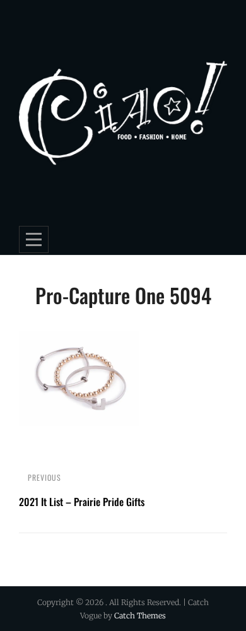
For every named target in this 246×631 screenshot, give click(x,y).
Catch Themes (140, 615)
